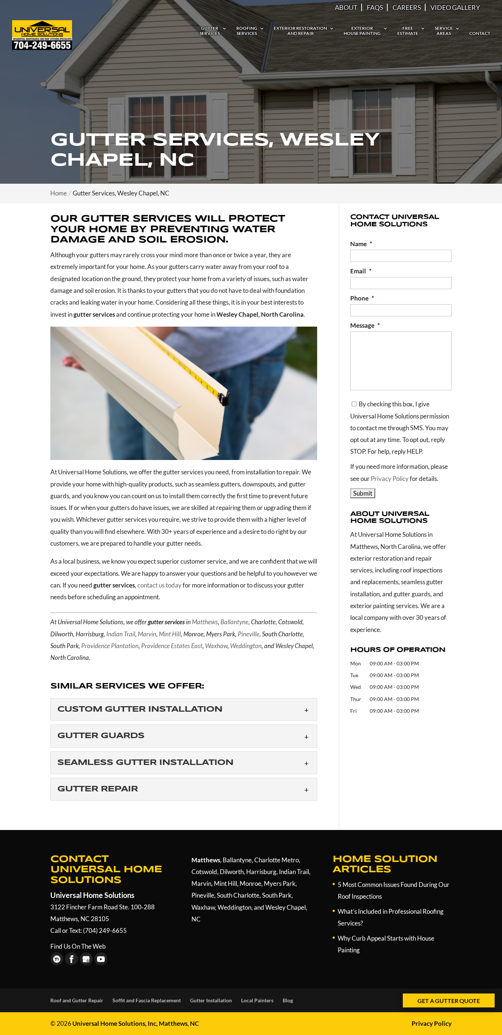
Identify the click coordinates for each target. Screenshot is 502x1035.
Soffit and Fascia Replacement (146, 1000)
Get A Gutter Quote (448, 1000)
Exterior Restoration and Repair (300, 31)
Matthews (205, 622)
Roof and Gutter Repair (76, 1000)
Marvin (147, 634)
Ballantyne (234, 622)
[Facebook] (71, 958)
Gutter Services (210, 31)
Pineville (248, 634)
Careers (406, 7)
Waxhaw (216, 646)
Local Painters (257, 1000)
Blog (288, 1000)
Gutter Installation (211, 1000)
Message (365, 325)
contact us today (159, 585)
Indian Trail (120, 634)
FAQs (375, 7)
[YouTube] (100, 958)
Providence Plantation (110, 646)
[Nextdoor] (56, 958)
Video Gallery (455, 7)
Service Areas (444, 31)
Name (361, 244)
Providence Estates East (171, 646)
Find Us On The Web (78, 946)
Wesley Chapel (285, 907)
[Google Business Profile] (86, 958)
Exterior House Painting (362, 31)
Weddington (246, 646)
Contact (479, 33)
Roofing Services (246, 31)
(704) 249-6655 (105, 930)
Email (361, 271)
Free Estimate (407, 31)
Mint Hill (170, 634)
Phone (362, 298)
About (346, 7)
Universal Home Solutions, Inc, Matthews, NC (135, 1023)
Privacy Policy (390, 478)
